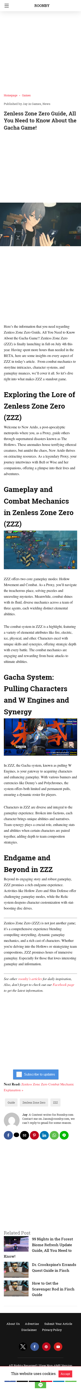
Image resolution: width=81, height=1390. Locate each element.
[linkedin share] (44, 1135)
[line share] (64, 1135)
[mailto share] (24, 1135)
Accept (65, 1374)
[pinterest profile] (46, 1346)
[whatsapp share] (54, 1135)
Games (26, 95)
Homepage (10, 95)
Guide (11, 1102)
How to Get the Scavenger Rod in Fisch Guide (53, 1289)
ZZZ (55, 1102)
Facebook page (63, 984)
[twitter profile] (23, 1346)
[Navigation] (5, 5)
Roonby (42, 5)
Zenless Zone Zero (33, 1102)
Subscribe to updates (39, 1074)
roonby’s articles (30, 978)
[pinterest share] (34, 1135)
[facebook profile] (34, 1346)
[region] (40, 167)
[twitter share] (16, 1135)
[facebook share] (8, 1135)
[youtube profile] (58, 1346)
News (46, 104)
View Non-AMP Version (55, 1365)
